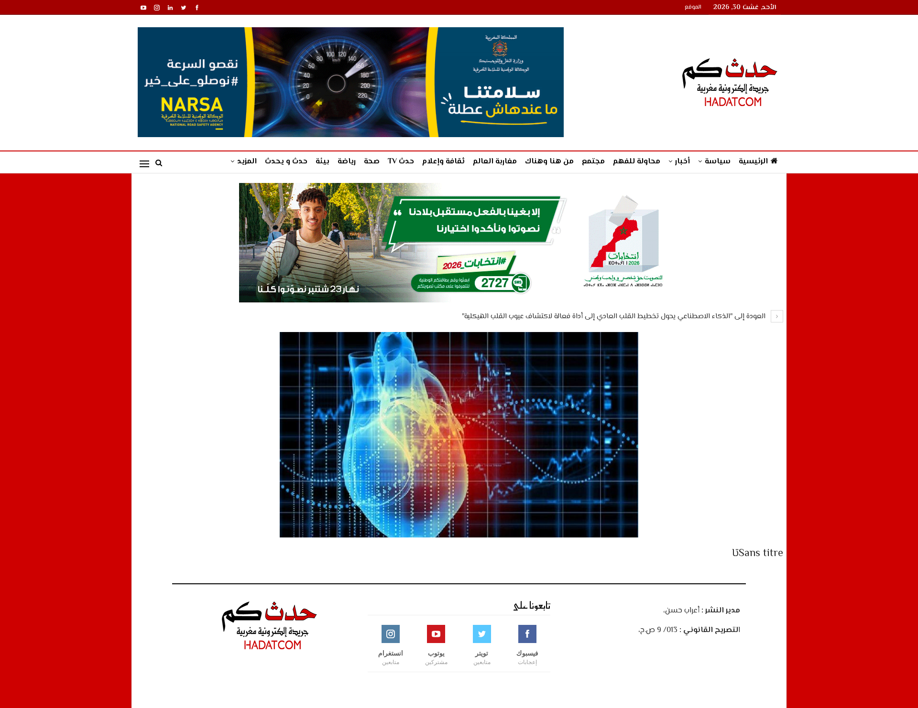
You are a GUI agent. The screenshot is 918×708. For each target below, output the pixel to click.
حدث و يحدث (286, 162)
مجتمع (593, 162)
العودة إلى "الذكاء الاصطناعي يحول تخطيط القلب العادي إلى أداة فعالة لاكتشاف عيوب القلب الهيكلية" (614, 316)
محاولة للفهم (636, 162)
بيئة (322, 162)
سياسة (718, 162)
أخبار (682, 162)
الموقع (693, 7)
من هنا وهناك (549, 162)
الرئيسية (753, 162)
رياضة (347, 162)
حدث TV (401, 162)
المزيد (247, 162)
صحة (372, 162)
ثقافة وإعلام (443, 162)
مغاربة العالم (495, 162)
